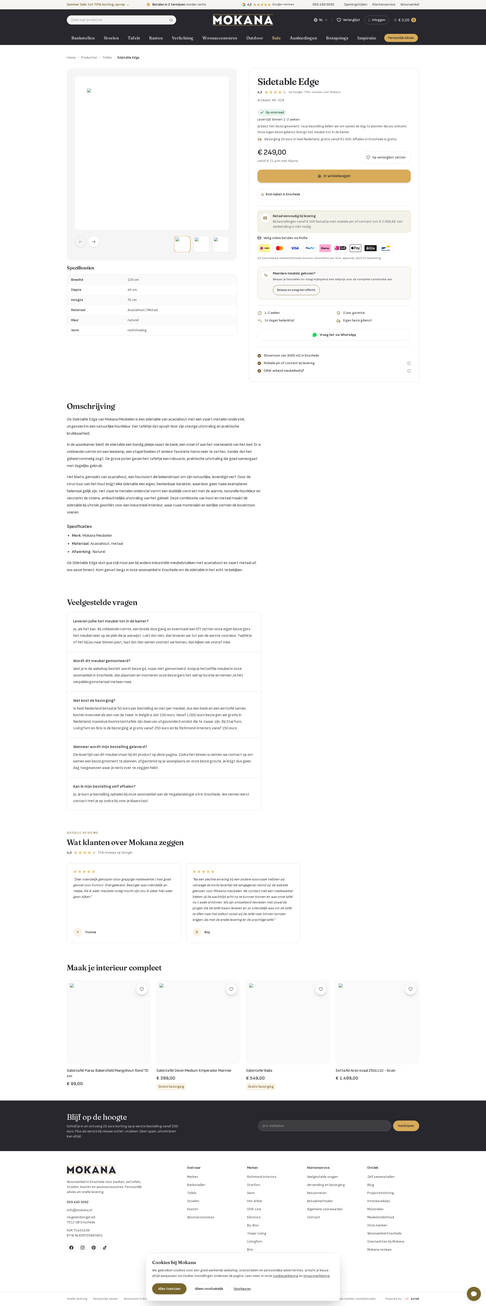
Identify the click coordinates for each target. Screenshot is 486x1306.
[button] (182, 244)
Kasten (156, 37)
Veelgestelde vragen (322, 1177)
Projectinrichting (380, 1193)
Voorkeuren (242, 1289)
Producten (89, 57)
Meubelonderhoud (380, 1217)
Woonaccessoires (219, 37)
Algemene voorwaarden (325, 1209)
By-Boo (253, 1225)
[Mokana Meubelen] (243, 20)
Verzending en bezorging (326, 1185)
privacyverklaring (316, 1276)
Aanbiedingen (303, 37)
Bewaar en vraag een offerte (296, 290)
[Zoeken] (172, 20)
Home (71, 57)
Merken (192, 1177)
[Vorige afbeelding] (80, 241)
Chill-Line (254, 1209)
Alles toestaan (169, 1289)
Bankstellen (83, 37)
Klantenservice (383, 4)
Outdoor (254, 37)
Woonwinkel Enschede (384, 1233)
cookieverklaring (285, 1276)
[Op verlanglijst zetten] (141, 989)
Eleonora (253, 1217)
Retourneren (317, 1193)
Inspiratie (366, 37)
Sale (276, 37)
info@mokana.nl (79, 1210)
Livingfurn (254, 1241)
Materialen (375, 1209)
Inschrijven (406, 1126)
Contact (313, 1217)
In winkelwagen (337, 176)
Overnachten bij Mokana (385, 1241)
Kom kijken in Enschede (283, 194)
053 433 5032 (78, 1202)
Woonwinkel (409, 4)
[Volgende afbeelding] (93, 241)
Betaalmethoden (320, 1201)
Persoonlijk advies (401, 38)
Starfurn (253, 1185)
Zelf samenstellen (381, 1177)
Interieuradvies (378, 1201)
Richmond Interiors (261, 1177)
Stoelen (111, 37)
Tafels (134, 37)
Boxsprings (337, 37)
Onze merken (377, 1225)
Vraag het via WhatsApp (338, 335)
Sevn (251, 1193)
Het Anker (254, 1201)
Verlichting (182, 37)
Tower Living (256, 1233)
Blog (370, 1185)
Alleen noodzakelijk (209, 1289)
